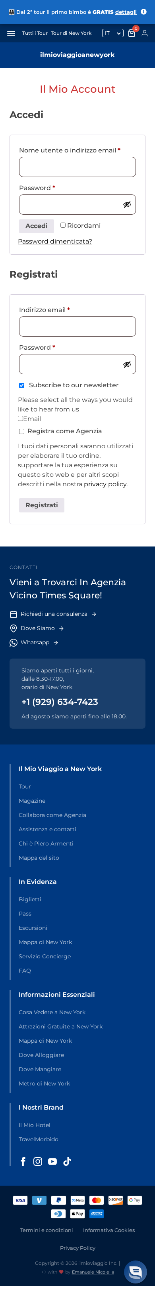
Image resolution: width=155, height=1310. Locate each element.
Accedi (36, 226)
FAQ (25, 970)
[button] (135, 1271)
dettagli (126, 12)
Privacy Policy (77, 1248)
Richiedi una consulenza (54, 613)
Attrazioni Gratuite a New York (61, 1026)
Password (52, 188)
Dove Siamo (38, 628)
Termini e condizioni (46, 1230)
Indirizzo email (59, 310)
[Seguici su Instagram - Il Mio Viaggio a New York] (37, 1161)
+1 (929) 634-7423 (59, 702)
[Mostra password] (127, 204)
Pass (25, 913)
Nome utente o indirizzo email (77, 150)
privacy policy (105, 484)
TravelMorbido (38, 1139)
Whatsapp (35, 642)
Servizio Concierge (45, 956)
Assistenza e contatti (47, 829)
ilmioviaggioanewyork (77, 55)
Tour (25, 786)
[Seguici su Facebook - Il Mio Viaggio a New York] (23, 1161)
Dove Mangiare (40, 1069)
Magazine (32, 800)
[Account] (145, 33)
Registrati (41, 505)
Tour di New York (71, 33)
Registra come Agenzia (64, 431)
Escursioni (33, 927)
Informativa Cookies (109, 1230)
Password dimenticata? (55, 241)
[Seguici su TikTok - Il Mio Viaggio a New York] (67, 1161)
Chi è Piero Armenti (46, 843)
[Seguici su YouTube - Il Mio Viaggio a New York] (52, 1161)
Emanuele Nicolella (93, 1272)
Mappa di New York (45, 942)
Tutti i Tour (35, 33)
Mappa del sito (39, 857)
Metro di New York (44, 1083)
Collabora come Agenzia (52, 815)
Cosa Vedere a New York (52, 1012)
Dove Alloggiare (41, 1055)
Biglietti (30, 899)
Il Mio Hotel (34, 1125)
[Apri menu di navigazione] (11, 33)
